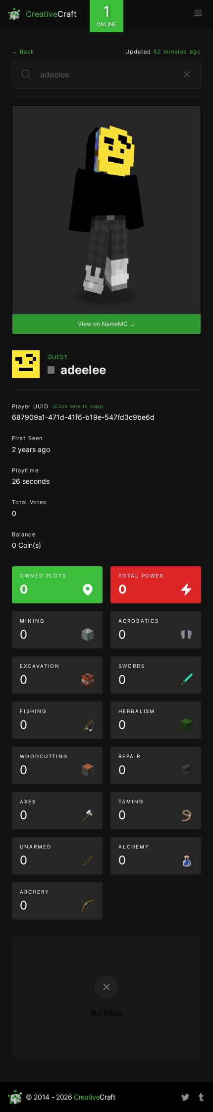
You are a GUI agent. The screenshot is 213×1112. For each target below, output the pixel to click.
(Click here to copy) (78, 406)
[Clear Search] (187, 74)
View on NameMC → (106, 323)
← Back (23, 51)
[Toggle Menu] (198, 13)
